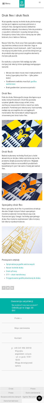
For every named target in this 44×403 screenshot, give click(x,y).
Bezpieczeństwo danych (11, 397)
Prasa (11, 393)
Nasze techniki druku (14, 268)
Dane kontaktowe (11, 401)
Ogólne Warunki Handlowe (33, 397)
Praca (33, 389)
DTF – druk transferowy (16, 275)
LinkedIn (12, 288)
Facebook (4, 288)
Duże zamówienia (33, 393)
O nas (11, 389)
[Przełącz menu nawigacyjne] (39, 2)
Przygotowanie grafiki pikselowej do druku (23, 278)
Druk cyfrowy (11, 271)
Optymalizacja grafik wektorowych (20, 264)
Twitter (8, 288)
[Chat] (39, 398)
